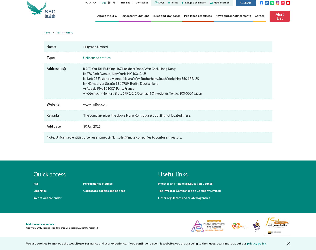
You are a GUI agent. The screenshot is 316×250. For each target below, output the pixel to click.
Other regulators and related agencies (184, 197)
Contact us (142, 2)
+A (94, 2)
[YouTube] (288, 2)
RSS (36, 183)
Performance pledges (98, 183)
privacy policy (256, 243)
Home (47, 32)
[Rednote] (283, 2)
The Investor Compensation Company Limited (189, 190)
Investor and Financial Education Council (185, 183)
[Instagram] (277, 2)
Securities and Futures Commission (50, 9)
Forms (174, 2)
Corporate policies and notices (104, 190)
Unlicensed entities (97, 58)
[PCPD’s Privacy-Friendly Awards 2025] (206, 225)
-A (86, 2)
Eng (103, 2)
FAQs (161, 2)
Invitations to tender (47, 197)
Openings (40, 190)
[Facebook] (261, 2)
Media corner (221, 2)
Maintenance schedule (40, 224)
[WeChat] (272, 2)
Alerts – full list (64, 32)
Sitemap (125, 2)
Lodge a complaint (195, 2)
